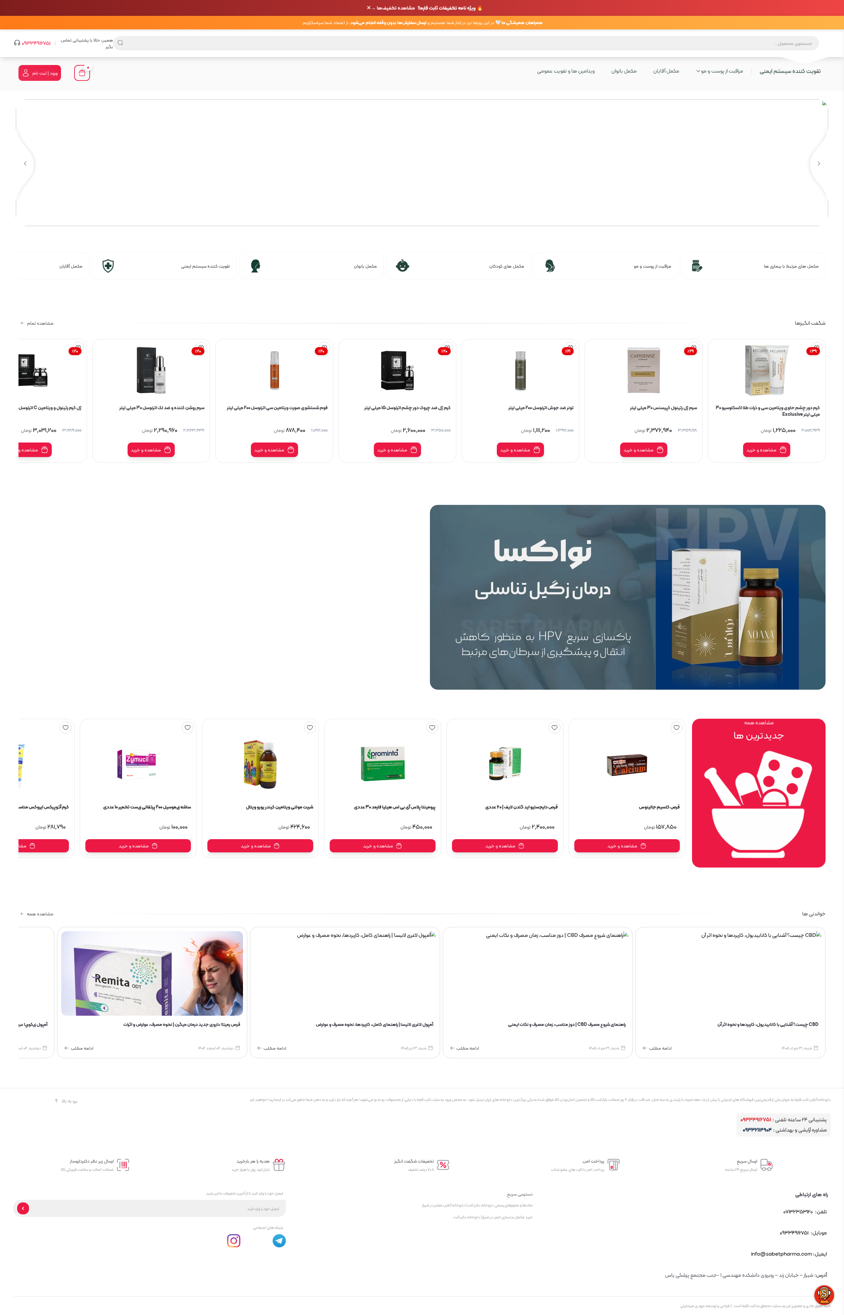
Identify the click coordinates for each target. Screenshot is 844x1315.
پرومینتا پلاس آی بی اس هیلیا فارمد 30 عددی (395, 807)
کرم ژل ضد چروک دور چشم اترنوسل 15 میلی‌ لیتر (407, 407)
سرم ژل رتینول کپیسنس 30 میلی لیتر (663, 407)
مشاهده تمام (40, 323)
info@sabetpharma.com (781, 1253)
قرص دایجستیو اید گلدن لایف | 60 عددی (521, 807)
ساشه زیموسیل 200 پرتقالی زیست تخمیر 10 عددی (147, 807)
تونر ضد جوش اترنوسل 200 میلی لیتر (541, 407)
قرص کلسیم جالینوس (659, 807)
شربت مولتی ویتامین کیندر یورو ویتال (279, 807)
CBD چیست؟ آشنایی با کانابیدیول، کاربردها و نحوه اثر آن (768, 1024)
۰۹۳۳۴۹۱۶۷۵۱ (36, 43)
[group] (422, 162)
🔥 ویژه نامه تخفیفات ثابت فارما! (427, 8)
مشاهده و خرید (761, 450)
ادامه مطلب (660, 1048)
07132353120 (798, 1211)
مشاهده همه (40, 913)
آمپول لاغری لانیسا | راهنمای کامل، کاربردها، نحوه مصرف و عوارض (374, 1024)
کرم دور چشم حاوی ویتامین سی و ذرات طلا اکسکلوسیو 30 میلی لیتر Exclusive (768, 410)
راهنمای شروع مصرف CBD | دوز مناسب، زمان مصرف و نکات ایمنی (567, 1024)
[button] (25, 164)
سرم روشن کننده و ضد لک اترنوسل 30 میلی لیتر (161, 407)
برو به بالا (69, 1101)
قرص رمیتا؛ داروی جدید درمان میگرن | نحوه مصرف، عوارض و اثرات (181, 1024)
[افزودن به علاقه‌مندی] (676, 728)
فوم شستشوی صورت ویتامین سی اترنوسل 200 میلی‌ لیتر (277, 407)
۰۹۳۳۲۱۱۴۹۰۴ (757, 1130)
